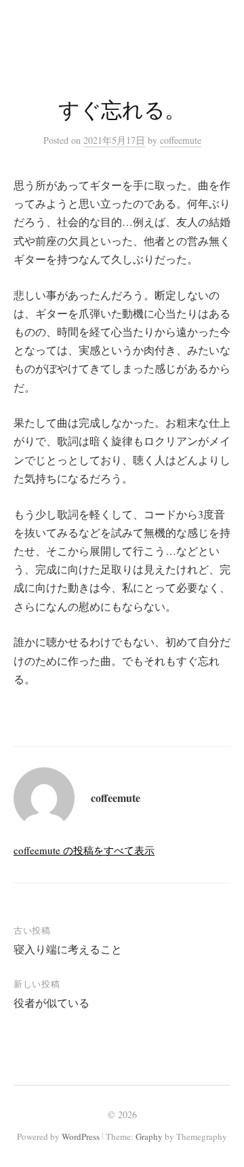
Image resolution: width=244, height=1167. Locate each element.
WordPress (81, 1136)
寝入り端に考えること (68, 949)
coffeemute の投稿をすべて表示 (84, 850)
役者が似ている (51, 1002)
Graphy (149, 1136)
